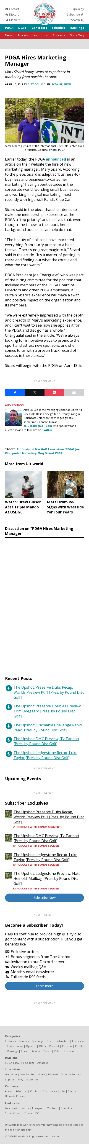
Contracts (39, 28)
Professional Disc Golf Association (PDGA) (45, 449)
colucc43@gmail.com (38, 425)
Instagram (38, 1108)
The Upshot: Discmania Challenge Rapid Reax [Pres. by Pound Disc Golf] (47, 727)
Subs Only (77, 35)
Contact (13, 9)
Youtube (52, 1108)
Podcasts (59, 35)
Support (10, 1079)
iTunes (28, 1113)
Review (35, 1051)
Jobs (62, 1091)
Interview (78, 1041)
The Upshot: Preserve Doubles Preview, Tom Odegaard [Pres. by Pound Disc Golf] (47, 711)
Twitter (47, 430)
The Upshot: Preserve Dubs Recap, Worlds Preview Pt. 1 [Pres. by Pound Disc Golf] (48, 692)
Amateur (42, 1062)
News (9, 35)
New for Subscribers (32, 1074)
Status (72, 1091)
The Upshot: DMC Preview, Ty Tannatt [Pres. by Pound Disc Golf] (46, 741)
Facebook (11, 1108)
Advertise (21, 1091)
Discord (13, 14)
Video (57, 1051)
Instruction (41, 35)
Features (10, 1041)
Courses (24, 1041)
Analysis (23, 35)
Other (42, 1046)
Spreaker (66, 1108)
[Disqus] (44, 602)
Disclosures (50, 1091)
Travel (47, 1051)
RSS (37, 1113)
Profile (79, 1046)
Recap (25, 1051)
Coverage (38, 1041)
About (9, 1091)
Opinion (31, 1046)
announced (56, 159)
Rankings (77, 28)
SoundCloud (13, 1113)
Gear (50, 1041)
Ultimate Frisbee (15, 1096)
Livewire (57, 84)
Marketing (29, 453)
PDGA (9, 28)
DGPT (22, 28)
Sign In (76, 9)
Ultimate (14, 20)
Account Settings (71, 1074)
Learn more (44, 986)
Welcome (11, 1074)
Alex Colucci (37, 84)
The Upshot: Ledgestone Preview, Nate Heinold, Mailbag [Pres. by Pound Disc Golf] (47, 878)
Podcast (54, 1046)
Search (76, 20)
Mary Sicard (46, 453)
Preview (67, 1046)
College (29, 1062)
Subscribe (74, 14)
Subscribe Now (45, 897)
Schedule (58, 28)
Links (10, 1046)
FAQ (20, 1079)
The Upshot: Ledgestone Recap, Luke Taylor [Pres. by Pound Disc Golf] (45, 755)
